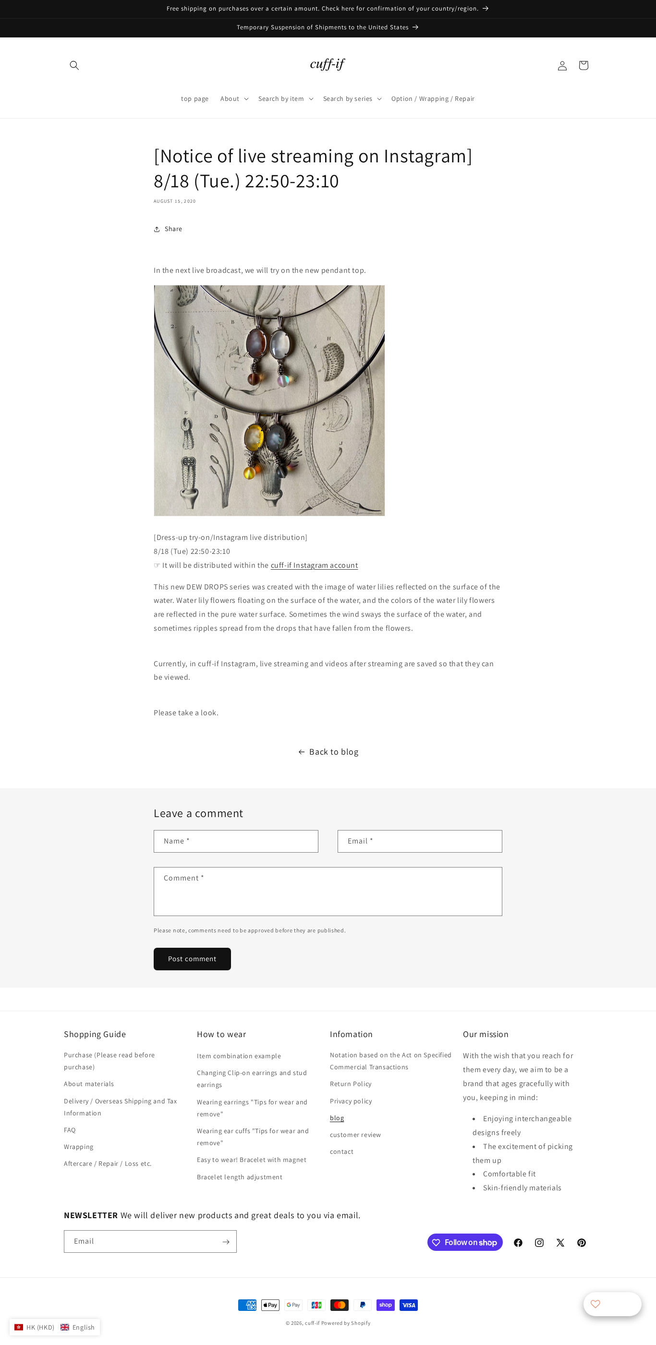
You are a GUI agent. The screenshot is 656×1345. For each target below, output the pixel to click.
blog (337, 1117)
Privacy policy (351, 1101)
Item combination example (239, 1056)
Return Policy (351, 1084)
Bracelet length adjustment (240, 1177)
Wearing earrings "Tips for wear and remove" (252, 1108)
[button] (74, 65)
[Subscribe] (225, 1242)
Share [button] (173, 228)
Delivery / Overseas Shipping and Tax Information (120, 1107)
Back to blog (333, 751)
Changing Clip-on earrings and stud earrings (252, 1078)
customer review (355, 1134)
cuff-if (312, 1323)
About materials (89, 1084)
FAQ (70, 1129)
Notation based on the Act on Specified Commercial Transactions (391, 1061)
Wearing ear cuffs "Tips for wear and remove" (253, 1136)
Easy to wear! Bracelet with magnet (251, 1160)
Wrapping (79, 1146)
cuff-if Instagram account (314, 565)
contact (341, 1151)
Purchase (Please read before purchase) (109, 1061)
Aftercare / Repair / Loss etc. (108, 1164)
